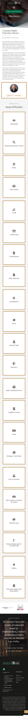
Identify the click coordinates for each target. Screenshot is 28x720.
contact (8, 76)
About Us (18, 675)
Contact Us (18, 680)
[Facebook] (4, 669)
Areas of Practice (20, 677)
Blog (17, 682)
